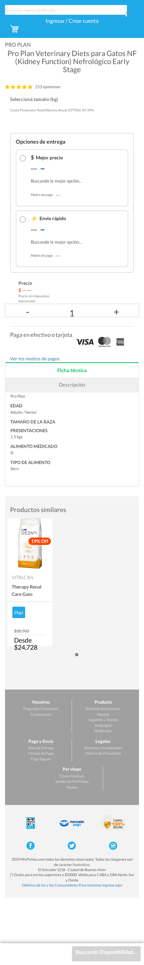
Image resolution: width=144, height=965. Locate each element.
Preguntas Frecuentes (41, 708)
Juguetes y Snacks (103, 719)
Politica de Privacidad (103, 753)
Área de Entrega (41, 748)
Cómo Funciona (71, 776)
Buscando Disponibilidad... (106, 952)
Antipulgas (103, 725)
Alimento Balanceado (103, 708)
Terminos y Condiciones (103, 748)
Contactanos (40, 714)
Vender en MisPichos (72, 781)
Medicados (103, 730)
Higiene (103, 714)
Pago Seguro (41, 759)
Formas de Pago (41, 753)
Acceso (72, 787)
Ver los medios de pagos (35, 358)
